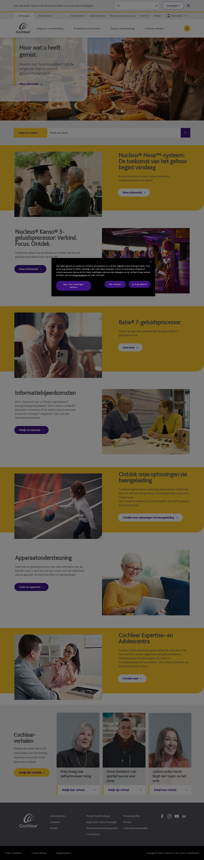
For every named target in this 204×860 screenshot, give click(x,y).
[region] (103, 277)
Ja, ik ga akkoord (139, 284)
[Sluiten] (150, 261)
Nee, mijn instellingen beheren (73, 285)
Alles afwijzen (115, 284)
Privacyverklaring (80, 275)
